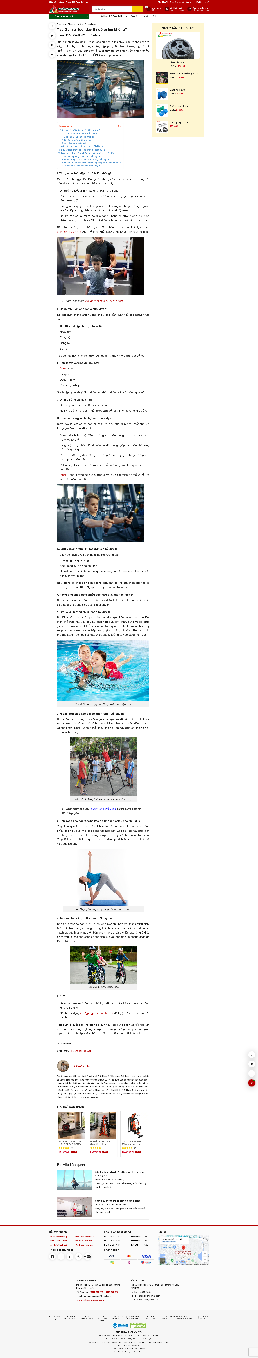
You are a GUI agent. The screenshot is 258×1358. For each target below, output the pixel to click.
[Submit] (137, 9)
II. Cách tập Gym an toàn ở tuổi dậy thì (78, 133)
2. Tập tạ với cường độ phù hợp (76, 140)
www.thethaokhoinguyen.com (90, 1300)
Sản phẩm (190, 2)
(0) (72, 1148)
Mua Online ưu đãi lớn (70, 1318)
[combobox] (112, 9)
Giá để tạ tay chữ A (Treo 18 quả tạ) (100, 1142)
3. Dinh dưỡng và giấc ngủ (74, 143)
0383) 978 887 (111, 1292)
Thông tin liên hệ (203, 1318)
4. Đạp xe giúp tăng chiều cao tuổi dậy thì (81, 166)
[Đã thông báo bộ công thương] (120, 1326)
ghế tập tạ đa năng (69, 231)
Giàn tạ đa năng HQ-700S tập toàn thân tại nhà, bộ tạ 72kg (133, 1143)
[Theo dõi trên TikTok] (70, 1256)
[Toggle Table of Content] (118, 126)
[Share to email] (52, 54)
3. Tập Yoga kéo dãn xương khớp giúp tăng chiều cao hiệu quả (91, 162)
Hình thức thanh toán (58, 1245)
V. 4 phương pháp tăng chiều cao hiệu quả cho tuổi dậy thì (87, 153)
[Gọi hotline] (251, 1054)
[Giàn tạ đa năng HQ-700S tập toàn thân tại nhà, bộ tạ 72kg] (135, 1125)
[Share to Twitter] (52, 35)
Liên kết (199, 2)
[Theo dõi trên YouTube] (87, 1256)
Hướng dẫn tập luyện (86, 24)
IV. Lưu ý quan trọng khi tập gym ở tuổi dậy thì (81, 149)
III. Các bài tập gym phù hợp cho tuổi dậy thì (80, 146)
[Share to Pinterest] (52, 45)
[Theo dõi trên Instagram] (61, 1256)
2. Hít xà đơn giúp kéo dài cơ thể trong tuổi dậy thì (85, 159)
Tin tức (71, 24)
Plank (63, 474)
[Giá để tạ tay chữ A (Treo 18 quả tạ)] (103, 1125)
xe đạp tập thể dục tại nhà (96, 1013)
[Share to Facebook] (52, 26)
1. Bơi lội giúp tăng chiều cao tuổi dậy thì (81, 156)
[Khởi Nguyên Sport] (69, 9)
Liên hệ (206, 2)
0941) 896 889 (97, 1292)
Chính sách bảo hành (84, 1245)
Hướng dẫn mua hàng (86, 1318)
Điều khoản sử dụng (58, 1237)
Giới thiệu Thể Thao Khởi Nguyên (171, 2)
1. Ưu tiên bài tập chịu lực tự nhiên (78, 137)
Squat (63, 368)
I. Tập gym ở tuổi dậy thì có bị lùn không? (79, 130)
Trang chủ (61, 24)
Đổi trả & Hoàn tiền (83, 1241)
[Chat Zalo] (251, 1073)
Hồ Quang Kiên (81, 1066)
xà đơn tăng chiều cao (103, 808)
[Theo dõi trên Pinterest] (78, 1256)
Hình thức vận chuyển (85, 1237)
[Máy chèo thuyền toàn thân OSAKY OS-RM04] (71, 1125)
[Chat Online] (251, 1064)
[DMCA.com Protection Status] (138, 1325)
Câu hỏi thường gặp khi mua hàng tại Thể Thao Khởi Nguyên (177, 1318)
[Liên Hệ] (251, 1082)
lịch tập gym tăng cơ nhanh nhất (104, 300)
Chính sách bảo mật (58, 1241)
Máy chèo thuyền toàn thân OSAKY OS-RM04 (70, 1142)
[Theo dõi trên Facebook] (52, 1256)
